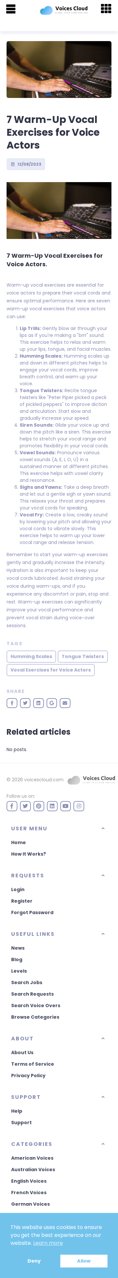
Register (21, 901)
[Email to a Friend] (65, 703)
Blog (16, 959)
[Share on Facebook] (12, 703)
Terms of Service (32, 1064)
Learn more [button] (48, 1243)
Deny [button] (34, 1261)
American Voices (32, 1158)
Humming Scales (31, 656)
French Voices (29, 1192)
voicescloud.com (44, 779)
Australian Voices (33, 1169)
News (18, 948)
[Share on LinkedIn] (38, 703)
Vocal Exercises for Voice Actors (50, 670)
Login (18, 889)
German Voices (30, 1204)
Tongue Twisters (83, 656)
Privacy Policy (28, 1075)
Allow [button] (83, 1261)
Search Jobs (26, 982)
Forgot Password (32, 912)
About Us (22, 1052)
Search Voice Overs (35, 1005)
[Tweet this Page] (25, 703)
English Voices (29, 1181)
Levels (19, 971)
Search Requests (32, 994)
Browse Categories (35, 1017)
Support (21, 1122)
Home (18, 842)
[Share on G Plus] (52, 703)
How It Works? (28, 854)
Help (16, 1111)
